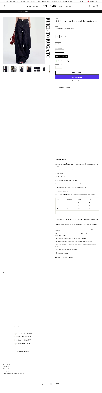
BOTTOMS (33, 1)
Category (35, 6)
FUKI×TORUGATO (14, 1)
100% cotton (60, 51)
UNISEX (65, 1)
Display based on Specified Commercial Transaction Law (13, 374)
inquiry (4, 376)
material (58, 48)
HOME (29, 6)
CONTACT (67, 6)
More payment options (77, 80)
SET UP (38, 1)
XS (57, 36)
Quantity (58, 64)
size (56, 33)
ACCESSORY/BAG (46, 1)
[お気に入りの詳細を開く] (97, 6)
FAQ (60, 6)
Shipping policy (6, 368)
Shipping (63, 28)
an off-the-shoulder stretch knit (79, 187)
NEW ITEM (5, 1)
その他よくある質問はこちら (21, 351)
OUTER (59, 1)
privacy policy (6, 371)
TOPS (28, 1)
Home (56, 18)
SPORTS (70, 1)
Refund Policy (6, 366)
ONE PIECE (22, 1)
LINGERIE (54, 1)
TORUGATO (49, 6)
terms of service (6, 364)
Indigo (58, 43)
